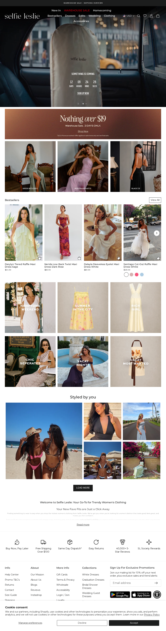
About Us (36, 579)
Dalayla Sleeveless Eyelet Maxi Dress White (101, 265)
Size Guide (11, 595)
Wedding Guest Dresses (91, 595)
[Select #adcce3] (142, 274)
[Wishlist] (145, 16)
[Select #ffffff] (126, 274)
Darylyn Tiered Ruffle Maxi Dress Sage (20, 265)
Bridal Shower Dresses (90, 586)
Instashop (36, 595)
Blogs (34, 584)
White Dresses (90, 574)
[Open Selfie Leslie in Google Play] (120, 594)
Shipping (10, 600)
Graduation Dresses (93, 579)
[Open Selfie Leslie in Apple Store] (141, 594)
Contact (9, 590)
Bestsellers (12, 200)
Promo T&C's (12, 579)
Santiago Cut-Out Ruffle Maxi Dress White (140, 265)
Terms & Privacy (65, 579)
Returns (9, 584)
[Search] (139, 16)
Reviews (35, 590)
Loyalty (60, 600)
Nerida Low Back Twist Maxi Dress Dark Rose (60, 265)
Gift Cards (61, 574)
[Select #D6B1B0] (131, 274)
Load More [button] (83, 487)
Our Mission (37, 574)
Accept (134, 622)
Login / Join (63, 595)
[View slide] (83, 56)
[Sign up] (156, 583)
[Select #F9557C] (136, 274)
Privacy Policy (152, 614)
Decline (82, 622)
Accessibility (63, 590)
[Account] (151, 16)
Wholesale (62, 584)
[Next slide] (161, 56)
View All (155, 200)
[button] (9, 233)
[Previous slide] (5, 56)
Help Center (12, 574)
